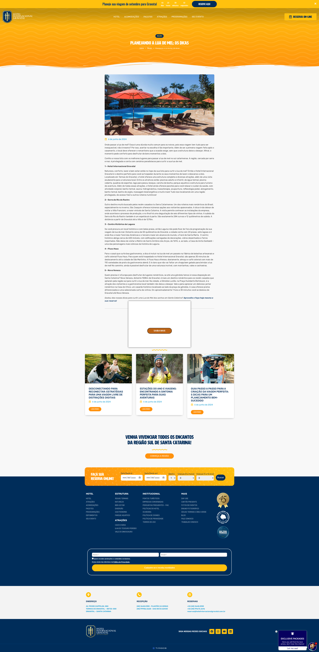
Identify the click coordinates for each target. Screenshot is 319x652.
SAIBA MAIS (159, 331)
